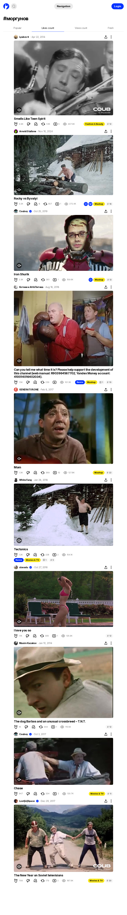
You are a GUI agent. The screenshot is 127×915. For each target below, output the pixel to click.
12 (109, 124)
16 (109, 204)
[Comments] (36, 124)
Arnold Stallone (27, 131)
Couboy (23, 211)
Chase (18, 788)
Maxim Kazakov (28, 643)
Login (117, 6)
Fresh (110, 28)
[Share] (106, 37)
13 (109, 279)
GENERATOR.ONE (29, 389)
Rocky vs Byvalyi (26, 198)
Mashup (99, 204)
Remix (80, 382)
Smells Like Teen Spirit (29, 118)
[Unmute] (19, 110)
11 (109, 793)
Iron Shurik (21, 274)
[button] (16, 124)
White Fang (25, 480)
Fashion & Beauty (94, 124)
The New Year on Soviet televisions (38, 875)
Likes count (48, 28)
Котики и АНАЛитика (31, 287)
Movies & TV (32, 560)
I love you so (22, 630)
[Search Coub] (14, 6)
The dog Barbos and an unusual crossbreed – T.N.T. (50, 721)
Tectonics (21, 549)
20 (109, 880)
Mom (17, 467)
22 (109, 472)
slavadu (23, 567)
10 (109, 382)
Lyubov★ (24, 37)
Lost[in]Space (27, 801)
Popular (17, 28)
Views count (81, 28)
